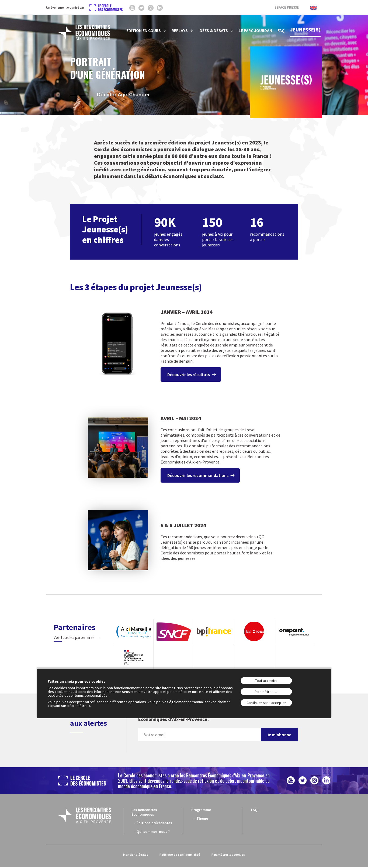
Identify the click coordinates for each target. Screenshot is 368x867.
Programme (201, 809)
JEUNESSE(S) (305, 29)
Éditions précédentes (154, 822)
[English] (311, 7)
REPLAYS (180, 30)
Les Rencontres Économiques (144, 812)
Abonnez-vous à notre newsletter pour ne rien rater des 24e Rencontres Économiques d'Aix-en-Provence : (216, 716)
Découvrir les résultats (188, 374)
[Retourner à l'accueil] (84, 32)
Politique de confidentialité (179, 854)
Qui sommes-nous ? (153, 831)
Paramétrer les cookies (228, 854)
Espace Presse (287, 7)
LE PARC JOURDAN (255, 30)
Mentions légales (135, 854)
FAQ (281, 30)
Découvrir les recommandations (197, 475)
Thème (202, 818)
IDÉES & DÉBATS (213, 30)
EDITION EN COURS (143, 30)
